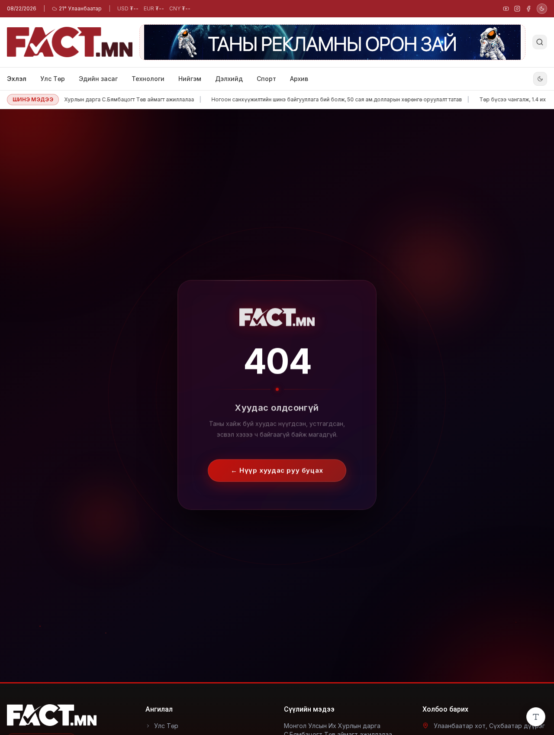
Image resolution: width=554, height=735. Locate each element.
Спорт (266, 78)
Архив (299, 78)
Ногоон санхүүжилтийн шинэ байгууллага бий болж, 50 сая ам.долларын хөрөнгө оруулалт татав (322, 99)
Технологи (148, 78)
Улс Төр (52, 78)
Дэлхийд (229, 78)
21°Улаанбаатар (80, 8)
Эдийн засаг (98, 78)
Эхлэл (16, 78)
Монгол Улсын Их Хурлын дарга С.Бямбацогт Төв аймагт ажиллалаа (91, 99)
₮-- (127, 8)
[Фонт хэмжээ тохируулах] (535, 716)
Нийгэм (189, 78)
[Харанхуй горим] (542, 8)
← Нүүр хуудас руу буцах (277, 464)
